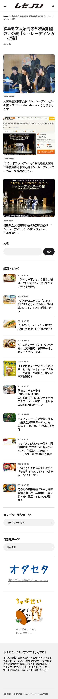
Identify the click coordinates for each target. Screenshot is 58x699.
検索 (6, 243)
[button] (5, 5)
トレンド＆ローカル (25, 629)
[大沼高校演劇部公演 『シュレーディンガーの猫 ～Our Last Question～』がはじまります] (29, 73)
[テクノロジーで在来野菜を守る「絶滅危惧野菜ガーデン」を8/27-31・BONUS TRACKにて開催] (9, 419)
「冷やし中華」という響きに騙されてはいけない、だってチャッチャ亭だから (35, 283)
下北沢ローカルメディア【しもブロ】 (25, 652)
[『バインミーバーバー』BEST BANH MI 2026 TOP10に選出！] (9, 326)
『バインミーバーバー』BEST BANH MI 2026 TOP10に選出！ (35, 326)
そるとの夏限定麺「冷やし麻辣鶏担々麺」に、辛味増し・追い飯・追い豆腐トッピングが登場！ (35, 494)
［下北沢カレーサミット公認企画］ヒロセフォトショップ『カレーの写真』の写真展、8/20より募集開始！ (35, 371)
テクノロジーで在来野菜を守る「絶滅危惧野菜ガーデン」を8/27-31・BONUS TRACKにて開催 (36, 424)
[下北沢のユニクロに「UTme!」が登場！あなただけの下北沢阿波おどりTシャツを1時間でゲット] (9, 301)
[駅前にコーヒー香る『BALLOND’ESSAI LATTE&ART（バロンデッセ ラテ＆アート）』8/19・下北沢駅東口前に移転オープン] (9, 391)
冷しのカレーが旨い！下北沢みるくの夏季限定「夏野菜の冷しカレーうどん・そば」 (35, 348)
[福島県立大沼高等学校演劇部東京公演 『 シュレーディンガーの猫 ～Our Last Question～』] (29, 198)
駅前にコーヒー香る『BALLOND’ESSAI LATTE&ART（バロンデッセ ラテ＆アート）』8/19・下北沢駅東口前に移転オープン (35, 397)
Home (5, 16)
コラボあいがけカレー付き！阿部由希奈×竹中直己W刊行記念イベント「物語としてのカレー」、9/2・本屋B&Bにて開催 (36, 449)
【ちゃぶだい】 (23, 632)
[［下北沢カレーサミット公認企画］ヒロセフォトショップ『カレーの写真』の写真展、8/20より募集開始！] (9, 368)
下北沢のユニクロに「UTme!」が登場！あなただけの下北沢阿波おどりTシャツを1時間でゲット (35, 306)
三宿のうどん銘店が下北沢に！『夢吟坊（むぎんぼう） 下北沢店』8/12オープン (35, 471)
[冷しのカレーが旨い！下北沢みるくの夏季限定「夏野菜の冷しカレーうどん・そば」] (9, 345)
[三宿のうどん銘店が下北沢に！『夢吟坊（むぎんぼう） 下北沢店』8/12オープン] (9, 469)
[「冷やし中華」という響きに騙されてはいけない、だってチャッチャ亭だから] (9, 280)
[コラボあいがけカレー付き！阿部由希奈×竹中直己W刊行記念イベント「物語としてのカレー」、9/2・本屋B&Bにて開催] (9, 444)
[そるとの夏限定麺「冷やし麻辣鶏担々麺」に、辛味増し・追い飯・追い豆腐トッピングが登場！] (9, 490)
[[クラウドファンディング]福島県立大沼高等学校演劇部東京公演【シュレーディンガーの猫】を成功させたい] (29, 135)
